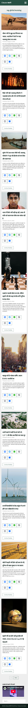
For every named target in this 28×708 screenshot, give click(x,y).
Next (16, 677)
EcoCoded (23, 705)
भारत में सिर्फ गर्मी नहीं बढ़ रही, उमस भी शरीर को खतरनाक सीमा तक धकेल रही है (14, 215)
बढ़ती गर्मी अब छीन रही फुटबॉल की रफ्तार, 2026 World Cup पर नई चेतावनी (13, 639)
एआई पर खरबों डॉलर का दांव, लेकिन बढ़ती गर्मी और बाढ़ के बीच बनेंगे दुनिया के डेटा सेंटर (14, 296)
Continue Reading (8, 68)
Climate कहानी (6, 3)
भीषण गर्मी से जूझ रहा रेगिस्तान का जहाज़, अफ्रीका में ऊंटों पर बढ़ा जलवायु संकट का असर (13, 36)
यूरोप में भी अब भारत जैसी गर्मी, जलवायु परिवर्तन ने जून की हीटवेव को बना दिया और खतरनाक (14, 156)
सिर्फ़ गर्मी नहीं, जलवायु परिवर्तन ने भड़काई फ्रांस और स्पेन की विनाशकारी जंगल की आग (14, 96)
